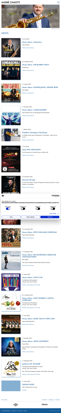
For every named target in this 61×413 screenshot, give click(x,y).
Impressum (20, 410)
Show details (52, 213)
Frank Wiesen (57, 28)
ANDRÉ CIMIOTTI (10, 2)
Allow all (50, 217)
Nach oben (4, 400)
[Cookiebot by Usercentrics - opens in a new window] (52, 196)
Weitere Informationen (28, 48)
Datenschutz (14, 410)
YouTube (24, 390)
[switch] (23, 209)
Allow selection (31, 217)
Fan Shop (37, 285)
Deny (11, 217)
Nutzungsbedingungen (6, 410)
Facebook (44, 400)
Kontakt (25, 410)
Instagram (51, 400)
